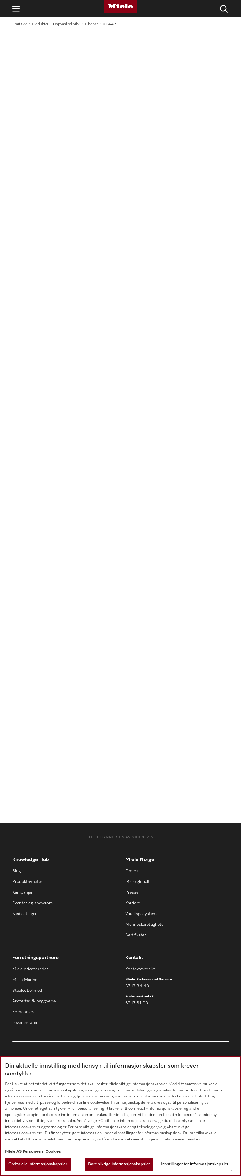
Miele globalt (137, 882)
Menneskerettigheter (145, 924)
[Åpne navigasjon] (16, 8)
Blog (16, 871)
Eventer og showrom (32, 903)
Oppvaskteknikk (66, 24)
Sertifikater (135, 935)
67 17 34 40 (137, 986)
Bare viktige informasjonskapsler (119, 1164)
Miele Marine (24, 980)
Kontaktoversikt (140, 969)
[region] (120, 1116)
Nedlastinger (24, 914)
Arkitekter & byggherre (34, 1001)
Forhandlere (23, 1012)
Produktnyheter (27, 882)
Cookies (53, 1152)
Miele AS (13, 1152)
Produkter (40, 24)
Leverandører (25, 1022)
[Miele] (120, 6)
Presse (131, 892)
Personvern (34, 1152)
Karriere (132, 903)
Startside (19, 24)
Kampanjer (22, 892)
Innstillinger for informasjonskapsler (194, 1164)
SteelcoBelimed (27, 990)
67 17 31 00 (136, 1003)
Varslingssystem (141, 914)
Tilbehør (91, 24)
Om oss (133, 871)
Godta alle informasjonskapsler (37, 1164)
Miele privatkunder (30, 969)
